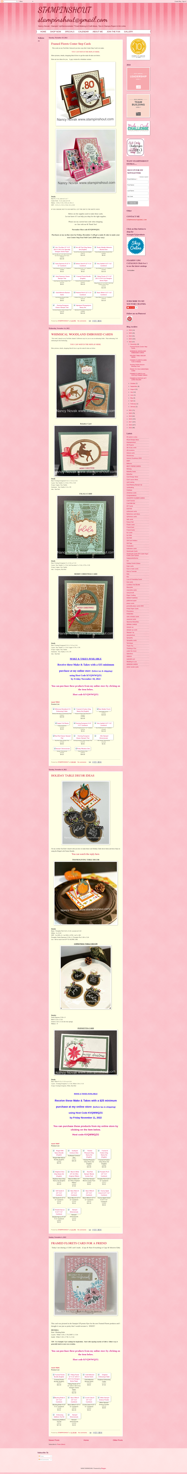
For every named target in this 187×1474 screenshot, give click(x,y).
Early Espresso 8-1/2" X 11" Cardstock (62, 268)
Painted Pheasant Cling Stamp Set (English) (89, 1161)
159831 (62, 715)
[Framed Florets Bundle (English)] (83, 278)
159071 (83, 253)
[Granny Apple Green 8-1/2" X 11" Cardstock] (104, 1195)
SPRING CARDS (132, 624)
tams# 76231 (55, 1367)
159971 (59, 1423)
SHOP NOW (55, 32)
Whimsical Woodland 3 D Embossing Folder (62, 713)
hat (128, 560)
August (132, 389)
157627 (104, 1383)
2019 (130, 416)
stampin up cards (132, 630)
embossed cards (132, 511)
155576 (62, 311)
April (132, 401)
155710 (83, 298)
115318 (59, 1201)
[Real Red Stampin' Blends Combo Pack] (89, 1176)
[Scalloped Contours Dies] (74, 1153)
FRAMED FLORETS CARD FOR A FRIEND (79, 1243)
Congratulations (131, 495)
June (132, 395)
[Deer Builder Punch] (103, 709)
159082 (103, 253)
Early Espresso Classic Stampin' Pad (62, 281)
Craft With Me (131, 503)
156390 (103, 713)
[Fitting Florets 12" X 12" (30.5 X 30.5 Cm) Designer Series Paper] (103, 280)
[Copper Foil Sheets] (61, 723)
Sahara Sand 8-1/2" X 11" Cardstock (83, 268)
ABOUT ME (98, 32)
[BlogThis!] (95, 321)
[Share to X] (97, 321)
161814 (103, 286)
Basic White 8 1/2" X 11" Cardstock (104, 297)
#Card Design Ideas (133, 439)
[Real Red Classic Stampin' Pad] (62, 738)
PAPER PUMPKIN (132, 598)
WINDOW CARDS (132, 664)
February (133, 404)
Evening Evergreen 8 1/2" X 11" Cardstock (82, 727)
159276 (103, 298)
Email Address (132, 179)
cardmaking (130, 487)
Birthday (129, 469)
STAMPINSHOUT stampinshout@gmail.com (73, 14)
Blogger (103, 1468)
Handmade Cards (132, 551)
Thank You (130, 646)
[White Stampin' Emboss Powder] (104, 1400)
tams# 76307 (55, 1143)
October (133, 383)
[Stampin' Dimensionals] (62, 748)
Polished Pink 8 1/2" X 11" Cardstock (83, 297)
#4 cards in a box (132, 437)
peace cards (130, 603)
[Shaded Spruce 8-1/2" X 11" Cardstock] (59, 1214)
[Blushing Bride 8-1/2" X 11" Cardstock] (59, 1402)
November (133, 344)
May (131, 398)
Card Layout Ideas (132, 479)
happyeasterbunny (132, 558)
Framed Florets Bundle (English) (83, 281)
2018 (130, 419)
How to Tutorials (132, 571)
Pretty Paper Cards (132, 608)
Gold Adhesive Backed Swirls (61, 297)
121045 (74, 1201)
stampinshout (131, 635)
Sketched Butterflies (133, 622)
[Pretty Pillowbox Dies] (83, 748)
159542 (59, 1182)
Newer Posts (54, 1440)
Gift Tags (129, 543)
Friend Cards (131, 530)
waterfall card (131, 659)
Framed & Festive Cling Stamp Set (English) (104, 1161)
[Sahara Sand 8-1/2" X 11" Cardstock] (83, 265)
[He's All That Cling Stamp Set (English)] (83, 249)
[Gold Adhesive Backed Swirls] (62, 294)
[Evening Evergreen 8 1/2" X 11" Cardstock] (83, 725)
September (134, 386)
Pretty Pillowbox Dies (82, 751)
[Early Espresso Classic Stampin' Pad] (62, 278)
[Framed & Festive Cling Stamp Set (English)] (83, 711)
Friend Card (130, 527)
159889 (59, 1161)
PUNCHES (130, 614)
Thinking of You (131, 648)
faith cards (130, 519)
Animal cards (131, 453)
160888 (83, 716)
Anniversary (130, 455)
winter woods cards (132, 667)
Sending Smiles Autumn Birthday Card (137, 365)
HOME (43, 32)
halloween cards (132, 548)
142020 (62, 727)
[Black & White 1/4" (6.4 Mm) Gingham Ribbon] (74, 1176)
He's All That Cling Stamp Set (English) (82, 252)
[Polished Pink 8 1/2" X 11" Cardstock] (83, 294)
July (131, 392)
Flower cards (131, 524)
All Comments (44, 1459)
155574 (83, 729)
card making (130, 482)
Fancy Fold (130, 522)
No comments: (82, 321)
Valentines (130, 653)
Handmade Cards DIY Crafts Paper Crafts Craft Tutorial (137, 554)
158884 (83, 311)
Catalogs (129, 490)
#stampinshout (131, 442)
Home (86, 1440)
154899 (89, 1182)
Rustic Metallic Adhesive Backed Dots (103, 252)
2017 (130, 422)
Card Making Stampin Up (134, 485)
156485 (74, 1184)
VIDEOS (129, 656)
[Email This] (93, 321)
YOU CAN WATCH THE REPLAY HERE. (86, 52)
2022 (130, 342)
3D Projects (130, 445)
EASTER (129, 508)
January (133, 406)
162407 (83, 282)
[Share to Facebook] (99, 321)
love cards (130, 582)
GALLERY (128, 32)
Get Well (129, 538)
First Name (130, 185)
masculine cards (132, 590)
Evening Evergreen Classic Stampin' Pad (62, 310)
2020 (130, 413)
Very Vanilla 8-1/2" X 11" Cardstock (104, 268)
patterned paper (132, 600)
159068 (62, 257)
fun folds (129, 535)
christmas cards (131, 493)
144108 (103, 742)
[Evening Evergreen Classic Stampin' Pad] (62, 307)
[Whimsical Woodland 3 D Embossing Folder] (62, 711)
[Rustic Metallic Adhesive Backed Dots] (103, 249)
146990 (104, 1203)
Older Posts (118, 1440)
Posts (42, 1456)
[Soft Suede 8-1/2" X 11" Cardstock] (59, 1195)
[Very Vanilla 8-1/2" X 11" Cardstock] (103, 265)
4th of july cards (131, 447)
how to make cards (132, 568)
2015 (130, 427)
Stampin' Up (130, 632)
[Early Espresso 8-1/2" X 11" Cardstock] (62, 265)
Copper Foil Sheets (62, 725)
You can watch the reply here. (86, 854)
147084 (62, 742)
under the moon (131, 651)
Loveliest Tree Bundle (133, 584)
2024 (130, 336)
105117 (104, 1182)
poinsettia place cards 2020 (135, 606)
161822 (62, 298)
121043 (83, 269)
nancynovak (130, 592)
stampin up (130, 627)
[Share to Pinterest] (101, 321)
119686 (62, 269)
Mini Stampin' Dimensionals (104, 740)
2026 (130, 330)
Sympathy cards (132, 640)
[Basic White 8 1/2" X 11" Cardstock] (103, 294)
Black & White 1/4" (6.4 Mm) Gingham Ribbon (74, 1180)
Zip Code (130, 196)
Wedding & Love (132, 661)
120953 (89, 1408)
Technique (130, 643)
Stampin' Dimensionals (62, 751)
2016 (130, 425)
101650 (103, 269)
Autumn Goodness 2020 (134, 458)
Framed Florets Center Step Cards (71, 43)
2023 (130, 339)
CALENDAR (83, 32)
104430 (62, 752)
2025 (130, 333)
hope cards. (130, 566)
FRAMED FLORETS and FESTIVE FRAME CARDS (138, 374)
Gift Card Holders (132, 540)
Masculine (130, 587)
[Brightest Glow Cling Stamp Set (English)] (59, 1176)
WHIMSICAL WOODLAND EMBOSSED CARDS (82, 334)
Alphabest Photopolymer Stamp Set (83, 310)
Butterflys (129, 474)
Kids (128, 574)
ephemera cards (132, 516)
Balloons (129, 463)
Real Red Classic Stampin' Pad (62, 740)
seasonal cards (131, 619)
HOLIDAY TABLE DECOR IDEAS (72, 775)
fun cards (129, 532)
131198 (59, 1408)
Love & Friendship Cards (134, 579)
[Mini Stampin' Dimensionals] (103, 738)
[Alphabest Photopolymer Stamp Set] (83, 307)
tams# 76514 (55, 702)
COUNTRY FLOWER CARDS (136, 498)
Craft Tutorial (131, 500)
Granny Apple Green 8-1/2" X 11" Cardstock (104, 1199)
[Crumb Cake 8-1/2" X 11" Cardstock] (89, 1402)
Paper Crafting (131, 595)
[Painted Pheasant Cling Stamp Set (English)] (89, 1157)
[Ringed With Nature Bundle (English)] (59, 1155)
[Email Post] (89, 321)
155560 (74, 1159)
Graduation (130, 546)
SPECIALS (69, 32)
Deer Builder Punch (103, 711)
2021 (130, 410)
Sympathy (130, 638)
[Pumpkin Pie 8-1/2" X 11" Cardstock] (104, 1176)
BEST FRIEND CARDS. (134, 466)
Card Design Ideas (132, 477)
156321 (83, 752)
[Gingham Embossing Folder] (104, 1377)
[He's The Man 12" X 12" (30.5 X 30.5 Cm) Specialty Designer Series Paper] (62, 251)
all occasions (131, 450)
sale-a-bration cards (133, 616)
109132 (104, 1406)
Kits (128, 576)
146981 (59, 1220)
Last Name (130, 190)
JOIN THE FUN (113, 32)
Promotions (130, 611)
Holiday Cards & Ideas (133, 563)
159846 (89, 1165)
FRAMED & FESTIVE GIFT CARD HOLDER (138, 379)
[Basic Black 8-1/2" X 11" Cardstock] (74, 1195)
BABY (128, 461)
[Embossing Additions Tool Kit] (59, 1417)
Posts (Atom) (61, 1444)
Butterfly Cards (131, 471)
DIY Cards (130, 506)
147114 (62, 282)
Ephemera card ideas (133, 514)
